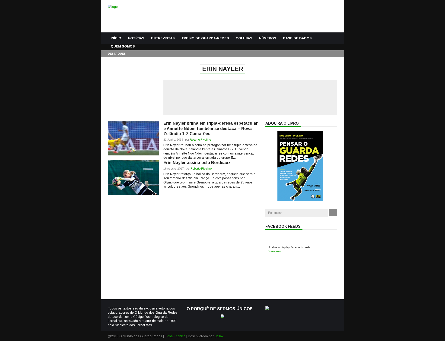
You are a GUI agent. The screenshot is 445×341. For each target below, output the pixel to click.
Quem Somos (123, 46)
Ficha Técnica (175, 336)
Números (267, 38)
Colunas (244, 38)
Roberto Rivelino (200, 139)
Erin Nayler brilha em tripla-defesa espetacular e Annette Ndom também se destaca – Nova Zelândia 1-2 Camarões (210, 128)
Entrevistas (163, 38)
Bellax (219, 336)
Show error (275, 251)
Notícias (136, 38)
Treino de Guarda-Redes (205, 38)
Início (116, 38)
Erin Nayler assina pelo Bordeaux (197, 162)
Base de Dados (297, 38)
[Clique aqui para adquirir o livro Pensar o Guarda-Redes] (300, 200)
